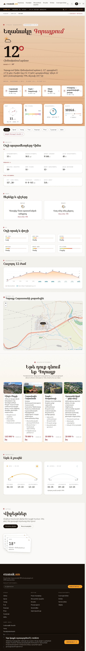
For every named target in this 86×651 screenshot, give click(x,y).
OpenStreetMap (79, 349)
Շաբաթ (37, 129)
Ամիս (62, 129)
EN (83, 4)
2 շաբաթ (53, 129)
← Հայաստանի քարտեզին (75, 13)
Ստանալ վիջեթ (10, 526)
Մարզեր (28, 3)
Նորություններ (61, 3)
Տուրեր (45, 3)
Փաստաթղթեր (26, 526)
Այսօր (14, 129)
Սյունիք (13, 13)
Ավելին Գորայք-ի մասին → (14, 134)
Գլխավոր (5, 13)
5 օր (29, 129)
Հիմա (7, 129)
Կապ (5, 628)
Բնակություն (35, 605)
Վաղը (22, 129)
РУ (80, 4)
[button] (5, 303)
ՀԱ (76, 4)
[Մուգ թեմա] (72, 3)
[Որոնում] (67, 3)
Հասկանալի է (71, 642)
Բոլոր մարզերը (36, 596)
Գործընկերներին (9, 631)
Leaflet (71, 349)
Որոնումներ (62, 602)
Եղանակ (21, 3)
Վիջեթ (60, 605)
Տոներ (52, 3)
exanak (11, 574)
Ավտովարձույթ (36, 611)
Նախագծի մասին (9, 625)
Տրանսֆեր (34, 608)
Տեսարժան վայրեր (37, 3)
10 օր (45, 129)
